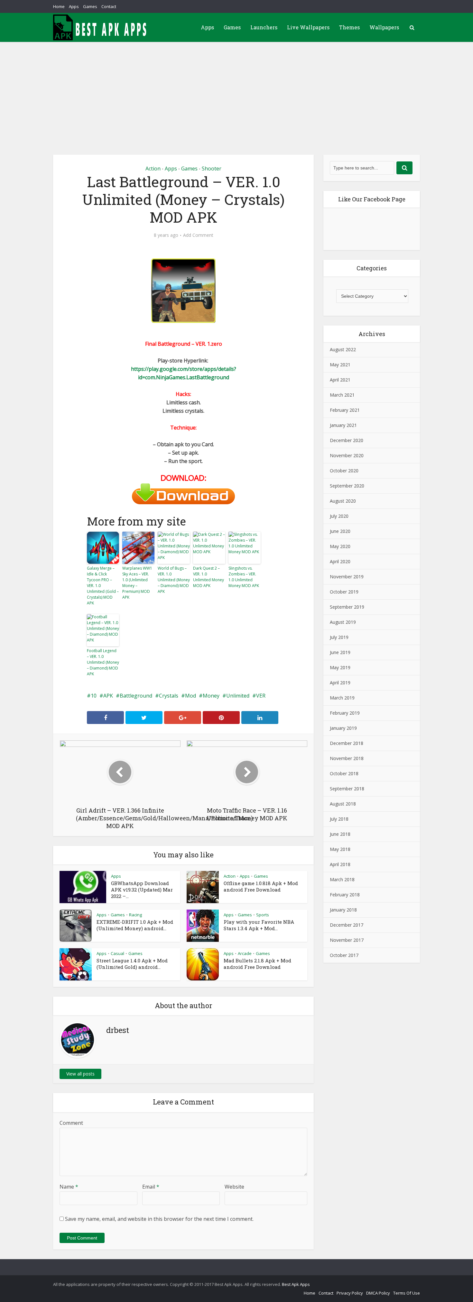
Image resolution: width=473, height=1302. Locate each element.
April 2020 (340, 561)
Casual (117, 953)
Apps (74, 6)
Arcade (245, 953)
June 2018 (340, 834)
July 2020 (339, 516)
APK (108, 695)
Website (234, 1186)
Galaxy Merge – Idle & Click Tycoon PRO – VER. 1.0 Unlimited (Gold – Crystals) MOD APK (103, 585)
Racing (135, 915)
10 (94, 695)
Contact (108, 6)
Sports (262, 915)
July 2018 (339, 819)
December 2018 (346, 743)
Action (153, 168)
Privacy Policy (350, 1293)
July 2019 (339, 637)
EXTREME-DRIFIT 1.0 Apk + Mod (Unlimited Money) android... (135, 925)
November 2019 (347, 577)
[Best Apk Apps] (101, 27)
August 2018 (343, 804)
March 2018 (342, 879)
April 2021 (340, 380)
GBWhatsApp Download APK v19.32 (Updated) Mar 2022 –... (142, 889)
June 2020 (340, 531)
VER (260, 695)
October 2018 (344, 773)
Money (211, 695)
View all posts (80, 1074)
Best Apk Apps (296, 1284)
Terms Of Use (406, 1293)
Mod (190, 695)
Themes (349, 27)
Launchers (263, 27)
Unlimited (237, 695)
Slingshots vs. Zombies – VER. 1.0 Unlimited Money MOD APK (243, 576)
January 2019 (343, 728)
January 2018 (343, 910)
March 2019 (342, 698)
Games (90, 6)
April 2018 (340, 864)
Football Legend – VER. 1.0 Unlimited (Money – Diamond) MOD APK (103, 662)
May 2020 (340, 546)
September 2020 (347, 486)
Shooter (211, 168)
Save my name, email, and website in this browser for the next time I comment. (159, 1218)
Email (150, 1186)
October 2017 (344, 955)
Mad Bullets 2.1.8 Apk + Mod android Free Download (257, 963)
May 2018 (340, 849)
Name (69, 1186)
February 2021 (345, 410)
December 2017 (346, 925)
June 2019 (340, 652)
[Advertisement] (236, 90)
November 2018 (347, 758)
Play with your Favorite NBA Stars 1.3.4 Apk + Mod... (259, 925)
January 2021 (343, 425)
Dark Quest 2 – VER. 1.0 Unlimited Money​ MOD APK (208, 576)
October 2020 (344, 471)
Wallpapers (384, 27)
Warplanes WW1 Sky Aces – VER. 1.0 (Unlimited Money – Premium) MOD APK (137, 582)
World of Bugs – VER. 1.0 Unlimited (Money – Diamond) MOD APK (174, 579)
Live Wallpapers (308, 27)
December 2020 (346, 440)
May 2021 (340, 365)
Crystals (168, 695)
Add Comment (198, 235)
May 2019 (340, 667)
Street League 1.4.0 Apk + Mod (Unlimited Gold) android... (132, 963)
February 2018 (345, 895)
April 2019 (340, 683)
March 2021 (342, 395)
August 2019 (343, 622)
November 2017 (347, 940)
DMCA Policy (378, 1293)
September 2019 (347, 607)
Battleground (136, 695)
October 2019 (344, 592)
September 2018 (347, 789)
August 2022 (343, 349)
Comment (71, 1122)
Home (59, 6)
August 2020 (343, 501)
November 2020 (347, 455)
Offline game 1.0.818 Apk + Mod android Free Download (261, 886)
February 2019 (345, 713)
